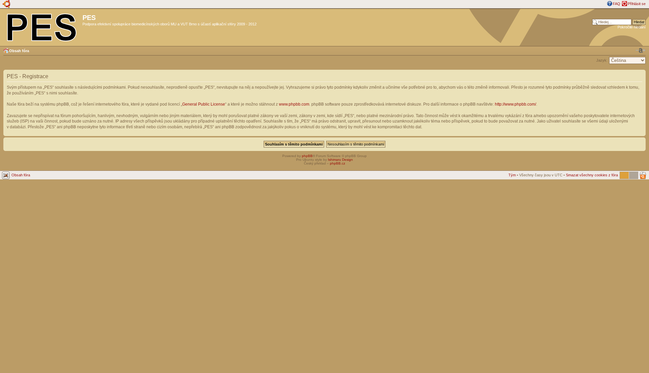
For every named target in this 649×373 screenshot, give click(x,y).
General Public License (203, 104)
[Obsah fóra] (42, 26)
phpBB (307, 156)
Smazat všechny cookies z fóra (592, 175)
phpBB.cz (337, 163)
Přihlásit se (637, 4)
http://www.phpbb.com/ (515, 104)
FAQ (616, 4)
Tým (512, 175)
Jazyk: (601, 60)
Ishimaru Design (340, 159)
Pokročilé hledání (632, 27)
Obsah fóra (19, 51)
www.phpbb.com (294, 104)
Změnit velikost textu (640, 50)
